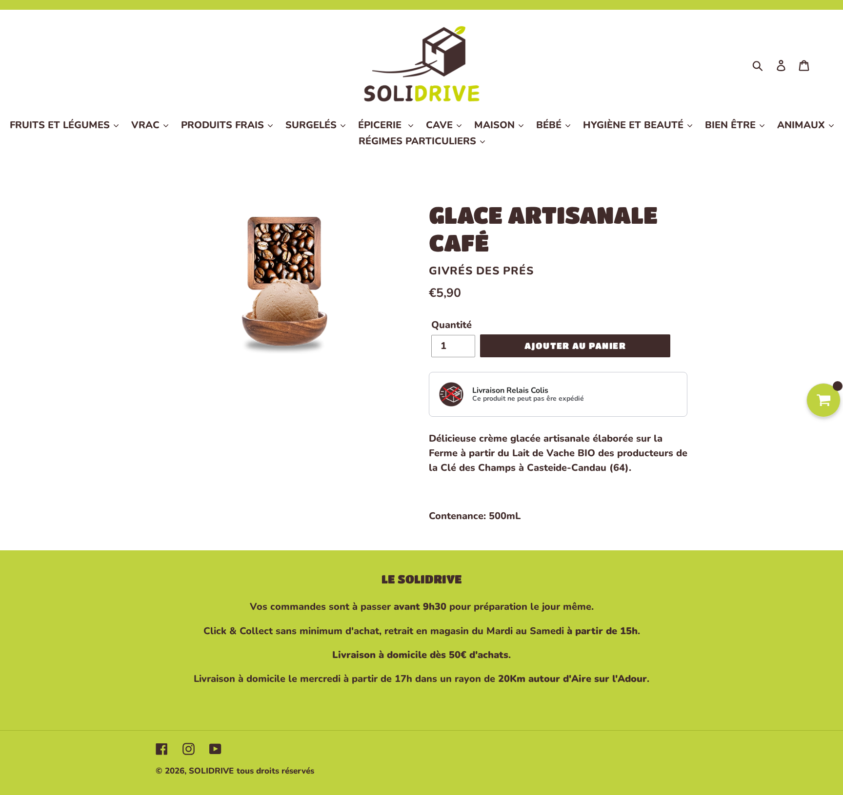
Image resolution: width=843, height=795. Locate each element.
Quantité (451, 324)
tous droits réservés (275, 770)
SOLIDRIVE (211, 770)
